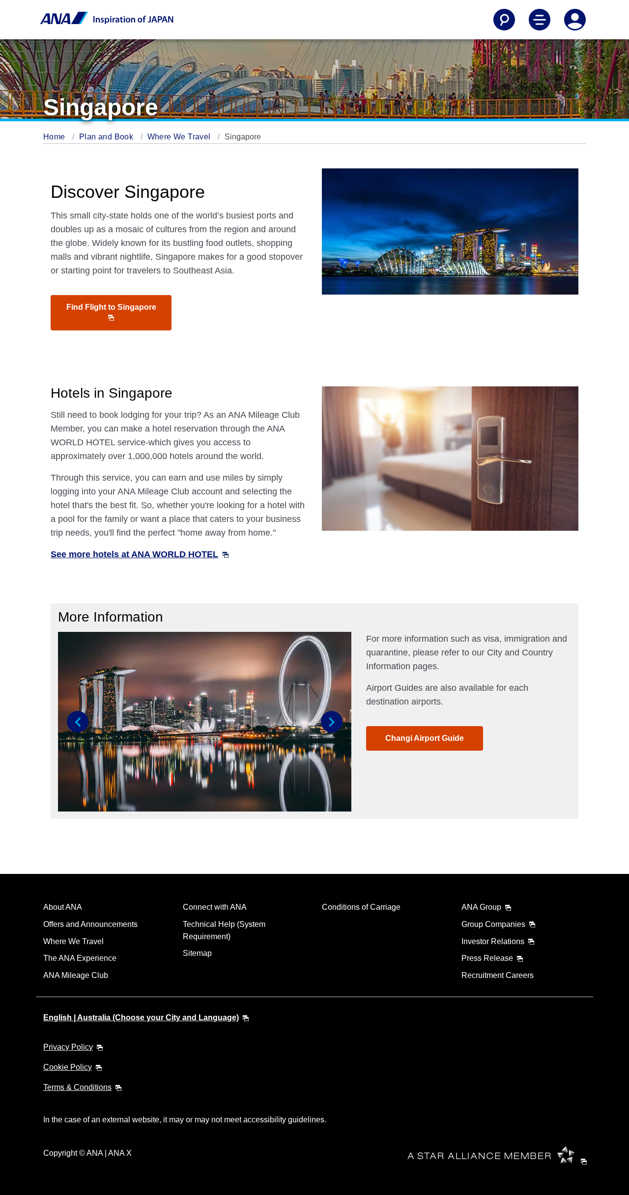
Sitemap (197, 953)
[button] (77, 722)
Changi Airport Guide (424, 738)
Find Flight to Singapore (111, 307)
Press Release (487, 958)
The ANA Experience (79, 958)
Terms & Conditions (77, 1087)
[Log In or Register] (575, 19)
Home (55, 137)
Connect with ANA (215, 907)
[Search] (504, 19)
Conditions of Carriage (361, 907)
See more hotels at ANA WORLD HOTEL (134, 554)
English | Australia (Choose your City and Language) (141, 1017)
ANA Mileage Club (75, 975)
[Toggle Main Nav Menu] (539, 19)
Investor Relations (492, 941)
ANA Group (481, 907)
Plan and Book (107, 137)
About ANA (62, 907)
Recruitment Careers (497, 975)
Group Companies (493, 924)
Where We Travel (180, 137)
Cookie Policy (67, 1067)
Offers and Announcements (90, 924)
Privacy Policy (68, 1047)
